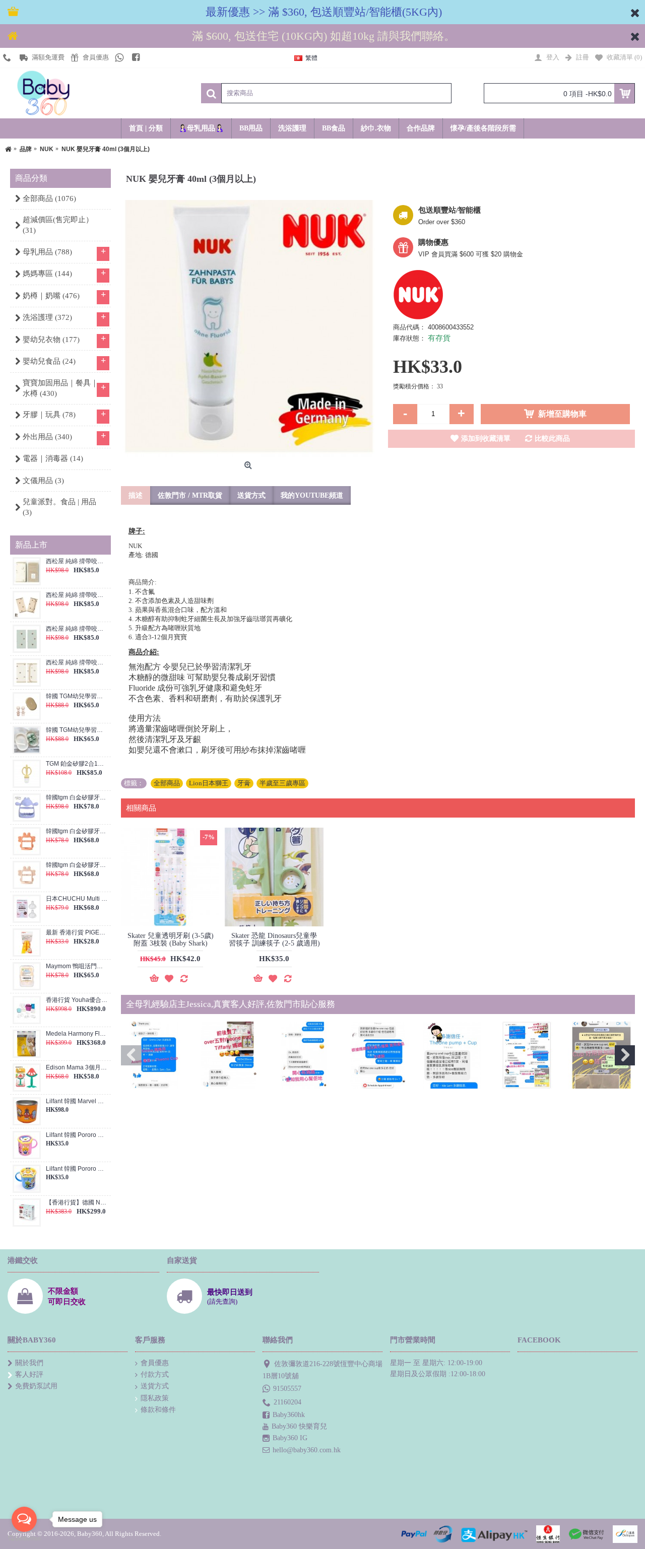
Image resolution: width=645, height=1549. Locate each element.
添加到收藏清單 (485, 438)
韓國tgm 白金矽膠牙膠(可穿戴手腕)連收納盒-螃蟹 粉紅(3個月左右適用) (77, 865)
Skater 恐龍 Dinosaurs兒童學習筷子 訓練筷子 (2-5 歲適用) (274, 939)
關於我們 (29, 1363)
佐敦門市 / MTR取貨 (190, 495)
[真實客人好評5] (452, 1055)
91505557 (287, 1388)
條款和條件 (158, 1409)
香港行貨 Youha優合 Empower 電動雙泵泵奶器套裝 (77, 1000)
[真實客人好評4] (378, 1055)
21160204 (287, 1402)
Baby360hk (289, 1415)
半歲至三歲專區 (282, 783)
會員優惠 (155, 1363)
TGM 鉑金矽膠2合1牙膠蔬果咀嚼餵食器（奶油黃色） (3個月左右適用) (77, 764)
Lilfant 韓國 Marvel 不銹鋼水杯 (77, 1101)
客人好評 (29, 1374)
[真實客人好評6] (526, 1055)
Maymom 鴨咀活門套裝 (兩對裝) (77, 966)
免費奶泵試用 (36, 1386)
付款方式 (155, 1374)
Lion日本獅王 (208, 783)
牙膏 (243, 783)
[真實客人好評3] (303, 1055)
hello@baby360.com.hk (307, 1450)
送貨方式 (251, 495)
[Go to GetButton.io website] (24, 1538)
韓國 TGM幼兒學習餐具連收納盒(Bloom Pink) (77, 696)
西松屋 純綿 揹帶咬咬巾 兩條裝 (77, 561)
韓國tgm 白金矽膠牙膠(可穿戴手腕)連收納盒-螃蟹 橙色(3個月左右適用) (77, 831)
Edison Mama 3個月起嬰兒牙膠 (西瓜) (77, 1067)
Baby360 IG (290, 1438)
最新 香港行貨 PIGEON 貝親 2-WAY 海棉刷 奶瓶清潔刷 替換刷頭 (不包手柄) (77, 932)
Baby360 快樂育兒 (299, 1426)
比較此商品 (552, 438)
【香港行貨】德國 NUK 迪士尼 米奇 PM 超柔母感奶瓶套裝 (77, 1202)
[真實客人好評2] (229, 1055)
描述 (135, 495)
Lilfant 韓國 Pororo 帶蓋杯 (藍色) (77, 1169)
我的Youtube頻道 (312, 495)
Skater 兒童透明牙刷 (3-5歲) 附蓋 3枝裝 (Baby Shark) (170, 939)
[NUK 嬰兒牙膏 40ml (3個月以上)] (249, 328)
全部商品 (167, 783)
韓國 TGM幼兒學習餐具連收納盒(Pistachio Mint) (77, 730)
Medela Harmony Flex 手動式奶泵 (77, 1034)
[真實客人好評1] (154, 1055)
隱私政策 (155, 1398)
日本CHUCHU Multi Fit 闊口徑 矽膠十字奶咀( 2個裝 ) (77, 899)
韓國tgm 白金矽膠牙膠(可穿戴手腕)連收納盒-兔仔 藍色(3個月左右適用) (77, 797)
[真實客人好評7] (601, 1055)
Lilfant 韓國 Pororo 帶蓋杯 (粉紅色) (77, 1135)
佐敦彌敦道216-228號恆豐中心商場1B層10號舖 (322, 1370)
